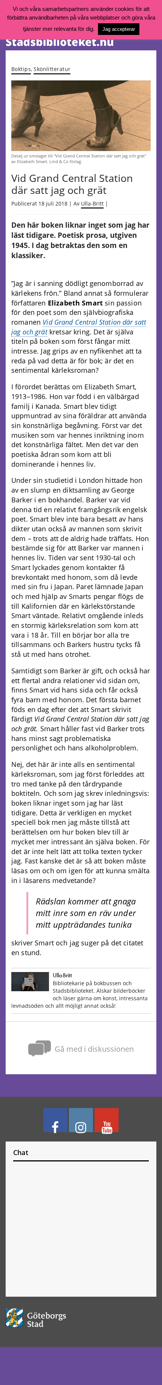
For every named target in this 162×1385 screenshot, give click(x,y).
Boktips (21, 69)
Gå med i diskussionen (94, 1048)
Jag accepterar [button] (118, 29)
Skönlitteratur (52, 69)
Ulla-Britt (92, 203)
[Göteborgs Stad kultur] (81, 1318)
